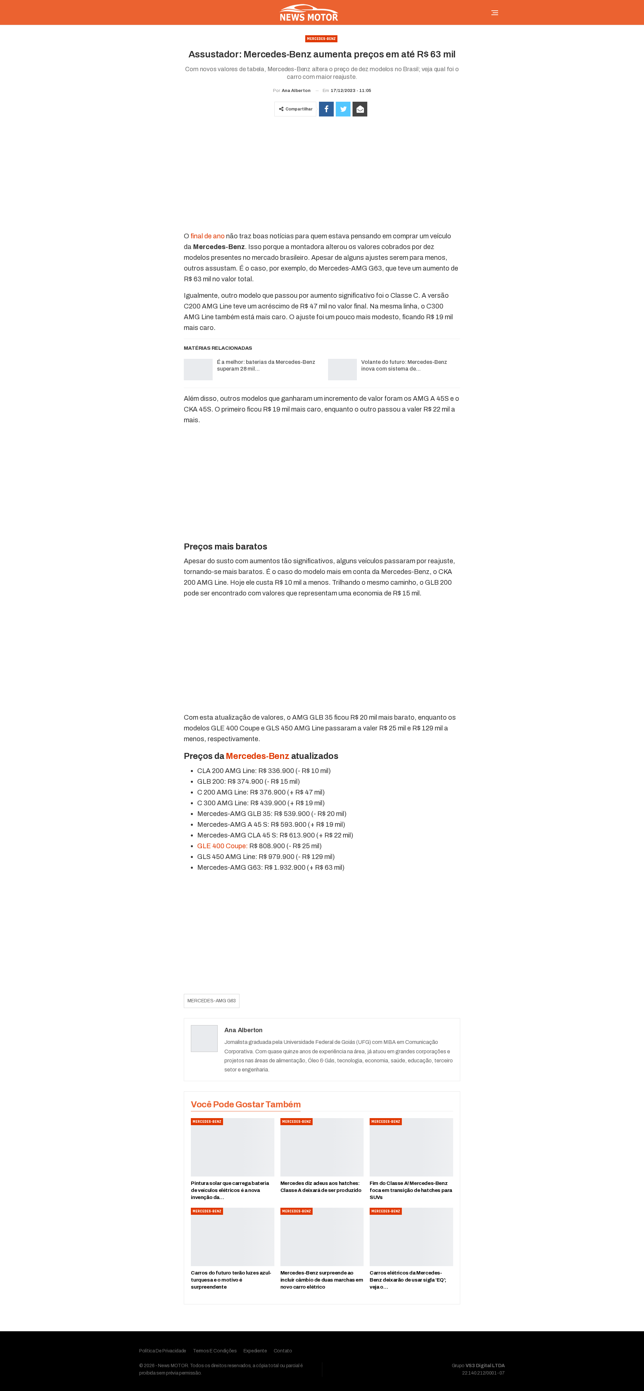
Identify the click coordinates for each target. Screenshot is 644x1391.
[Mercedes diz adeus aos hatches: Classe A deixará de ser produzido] (322, 1147)
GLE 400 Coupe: (222, 846)
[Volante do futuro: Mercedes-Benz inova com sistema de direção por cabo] (342, 369)
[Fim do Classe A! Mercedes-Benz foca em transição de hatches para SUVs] (411, 1147)
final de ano (208, 236)
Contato (283, 1350)
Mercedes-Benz (321, 38)
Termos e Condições (215, 1350)
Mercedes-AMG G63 (211, 1000)
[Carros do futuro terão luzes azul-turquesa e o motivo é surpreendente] (232, 1237)
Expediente (255, 1350)
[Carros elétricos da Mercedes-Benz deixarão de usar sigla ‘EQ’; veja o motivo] (411, 1237)
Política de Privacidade (162, 1350)
